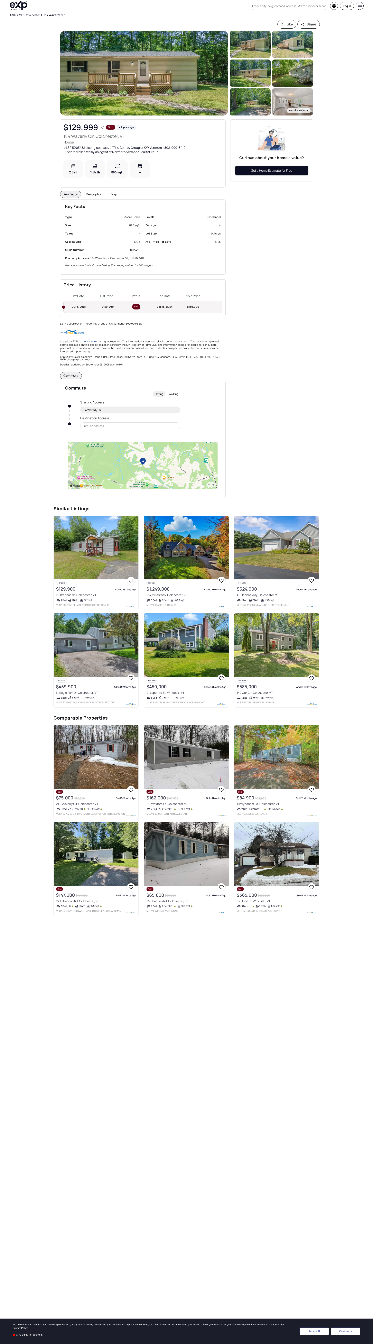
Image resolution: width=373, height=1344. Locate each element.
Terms (276, 1324)
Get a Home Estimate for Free (271, 170)
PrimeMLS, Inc (89, 341)
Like (289, 24)
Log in (347, 6)
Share (311, 24)
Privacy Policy (20, 1328)
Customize (345, 1331)
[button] (144, 73)
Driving (159, 394)
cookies (25, 1324)
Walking (173, 394)
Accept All (314, 1331)
